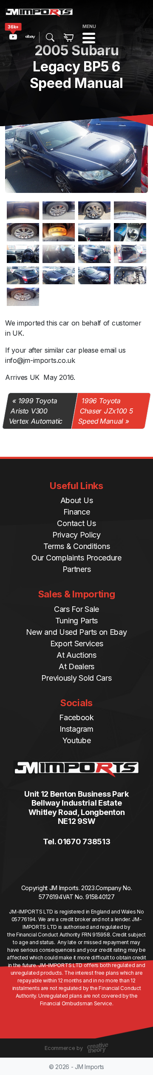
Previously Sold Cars (76, 677)
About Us (76, 500)
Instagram (76, 728)
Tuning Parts (76, 620)
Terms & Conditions (76, 546)
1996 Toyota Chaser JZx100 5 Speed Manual (105, 410)
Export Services (76, 643)
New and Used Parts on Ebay (76, 632)
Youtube (76, 740)
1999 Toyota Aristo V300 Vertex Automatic (35, 410)
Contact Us (76, 523)
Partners (76, 569)
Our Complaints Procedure (76, 557)
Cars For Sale (76, 609)
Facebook (76, 717)
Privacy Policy (76, 534)
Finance (76, 511)
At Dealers (76, 666)
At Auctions (76, 655)
